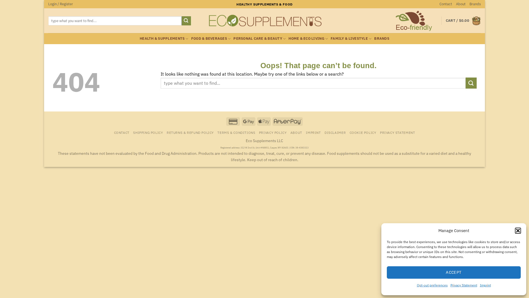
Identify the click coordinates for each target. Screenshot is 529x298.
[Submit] (186, 21)
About (461, 4)
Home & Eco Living (306, 38)
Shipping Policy (148, 132)
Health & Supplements (162, 38)
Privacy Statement (463, 285)
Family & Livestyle (349, 38)
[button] (518, 230)
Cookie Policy (363, 132)
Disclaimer (335, 132)
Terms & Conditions (236, 132)
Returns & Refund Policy (190, 132)
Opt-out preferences (432, 285)
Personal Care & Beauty (257, 38)
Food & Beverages (209, 38)
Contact (445, 4)
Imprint (485, 285)
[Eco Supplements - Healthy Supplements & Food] (264, 21)
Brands (475, 4)
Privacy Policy (273, 132)
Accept (454, 272)
